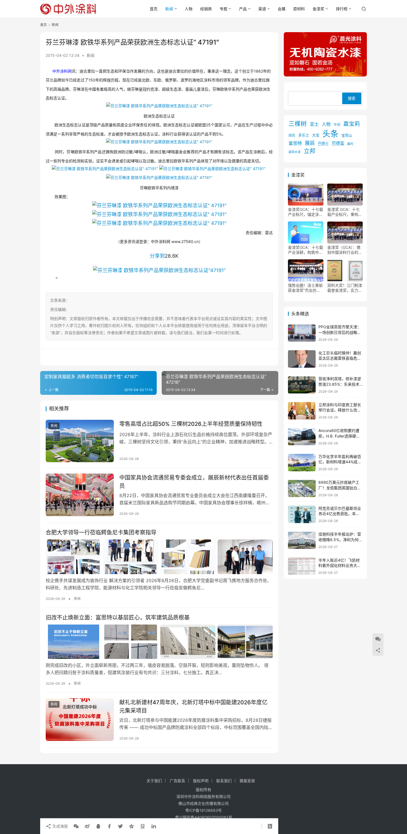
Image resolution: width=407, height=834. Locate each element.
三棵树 (297, 123)
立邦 (309, 150)
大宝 (315, 135)
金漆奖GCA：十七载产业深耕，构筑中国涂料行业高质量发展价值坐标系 (305, 250)
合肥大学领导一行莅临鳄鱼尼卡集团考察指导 (101, 532)
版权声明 (200, 780)
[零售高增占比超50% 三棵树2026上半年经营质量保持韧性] (80, 441)
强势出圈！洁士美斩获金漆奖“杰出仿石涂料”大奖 (305, 288)
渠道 (262, 8)
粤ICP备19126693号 (203, 810)
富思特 (295, 143)
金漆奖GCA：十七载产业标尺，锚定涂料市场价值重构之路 (305, 212)
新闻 (169, 8)
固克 (291, 136)
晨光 (350, 144)
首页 (154, 8)
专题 (223, 8)
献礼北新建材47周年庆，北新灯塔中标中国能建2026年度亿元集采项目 (193, 706)
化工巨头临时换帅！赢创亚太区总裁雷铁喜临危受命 (339, 358)
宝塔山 (346, 136)
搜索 (352, 98)
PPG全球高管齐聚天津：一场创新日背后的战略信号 (339, 332)
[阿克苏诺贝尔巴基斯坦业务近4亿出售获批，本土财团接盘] (302, 514)
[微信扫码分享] (76, 826)
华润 (337, 125)
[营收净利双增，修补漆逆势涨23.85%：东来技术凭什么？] (302, 385)
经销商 (206, 8)
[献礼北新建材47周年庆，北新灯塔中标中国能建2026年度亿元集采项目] (80, 719)
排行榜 (341, 8)
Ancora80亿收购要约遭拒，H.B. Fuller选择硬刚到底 (339, 436)
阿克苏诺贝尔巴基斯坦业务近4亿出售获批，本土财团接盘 (339, 513)
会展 (281, 8)
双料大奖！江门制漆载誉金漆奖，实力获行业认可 (344, 288)
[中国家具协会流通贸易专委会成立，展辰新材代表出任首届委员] (80, 495)
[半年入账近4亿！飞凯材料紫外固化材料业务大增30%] (302, 566)
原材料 (299, 8)
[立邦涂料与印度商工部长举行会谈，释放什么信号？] (302, 410)
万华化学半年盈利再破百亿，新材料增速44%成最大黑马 (339, 462)
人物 (188, 8)
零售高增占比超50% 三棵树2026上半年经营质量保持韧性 (190, 424)
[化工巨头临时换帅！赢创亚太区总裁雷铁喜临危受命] (302, 359)
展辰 (310, 143)
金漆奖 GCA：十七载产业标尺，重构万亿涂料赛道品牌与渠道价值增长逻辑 (344, 212)
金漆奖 (318, 8)
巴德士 (323, 144)
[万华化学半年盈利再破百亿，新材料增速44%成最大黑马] (302, 462)
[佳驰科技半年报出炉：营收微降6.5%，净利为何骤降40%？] (302, 540)
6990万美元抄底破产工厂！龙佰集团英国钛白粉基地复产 (339, 488)
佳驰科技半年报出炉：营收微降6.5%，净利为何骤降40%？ (340, 540)
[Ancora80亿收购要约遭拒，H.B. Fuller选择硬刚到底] (302, 437)
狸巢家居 (247, 780)
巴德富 (338, 143)
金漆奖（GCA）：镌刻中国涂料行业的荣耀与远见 (344, 250)
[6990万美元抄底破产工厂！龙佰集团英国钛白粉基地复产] (302, 488)
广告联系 (177, 780)
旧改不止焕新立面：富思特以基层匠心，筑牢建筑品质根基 (118, 617)
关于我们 (154, 780)
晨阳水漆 (294, 152)
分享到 (157, 256)
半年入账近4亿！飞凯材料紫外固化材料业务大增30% (339, 565)
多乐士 (303, 135)
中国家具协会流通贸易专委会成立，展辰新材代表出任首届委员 (194, 481)
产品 (243, 8)
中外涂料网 (62, 71)
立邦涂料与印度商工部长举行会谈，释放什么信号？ (339, 410)
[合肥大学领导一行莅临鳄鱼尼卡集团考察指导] (159, 556)
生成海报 (59, 826)
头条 (330, 134)
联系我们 (224, 780)
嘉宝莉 (351, 124)
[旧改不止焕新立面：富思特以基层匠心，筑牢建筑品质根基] (159, 642)
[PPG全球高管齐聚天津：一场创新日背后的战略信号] (302, 333)
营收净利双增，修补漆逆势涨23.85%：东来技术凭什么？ (339, 384)
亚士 (314, 124)
